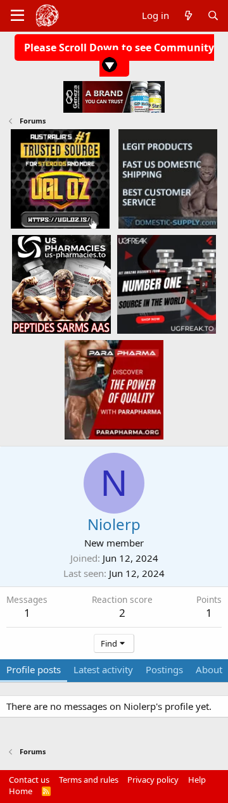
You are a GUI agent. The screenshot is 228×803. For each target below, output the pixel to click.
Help (197, 779)
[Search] (213, 15)
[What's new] (187, 15)
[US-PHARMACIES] (61, 283)
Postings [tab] (164, 669)
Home (20, 791)
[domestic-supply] (167, 178)
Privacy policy (153, 779)
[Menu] (17, 16)
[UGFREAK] (166, 283)
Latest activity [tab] (103, 669)
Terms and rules (88, 779)
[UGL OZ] (60, 178)
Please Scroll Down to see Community (119, 47)
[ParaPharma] (114, 389)
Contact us (29, 779)
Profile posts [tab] (33, 669)
